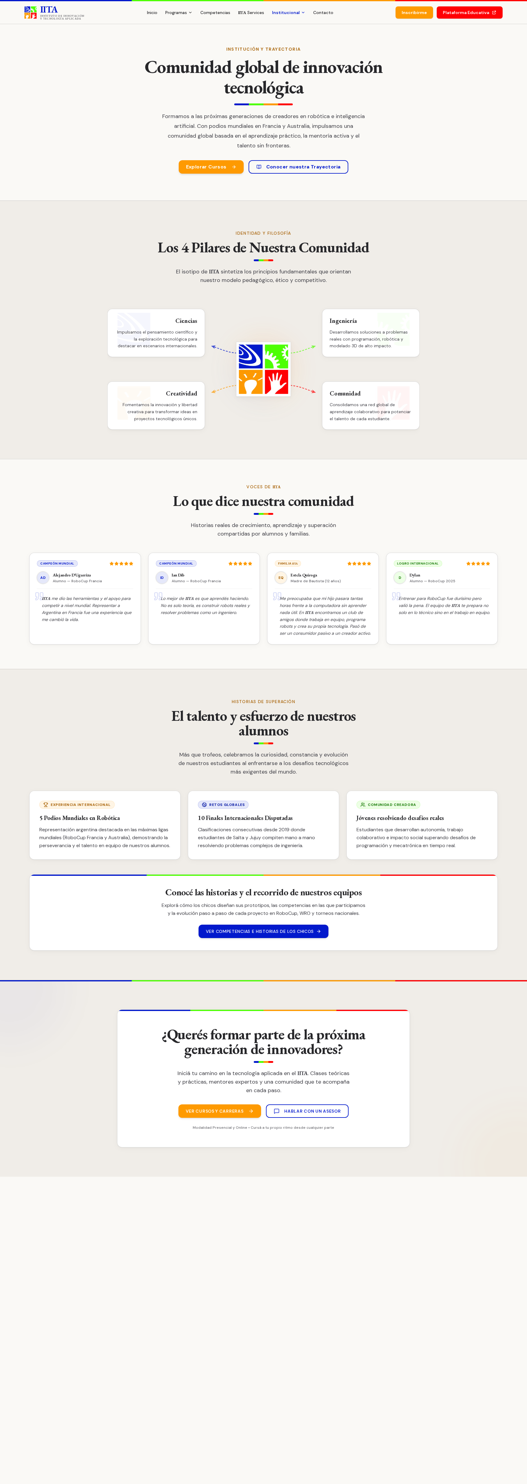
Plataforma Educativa (466, 12)
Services (251, 12)
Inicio (152, 12)
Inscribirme (414, 12)
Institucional (286, 12)
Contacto (323, 12)
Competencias (215, 12)
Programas (176, 12)
